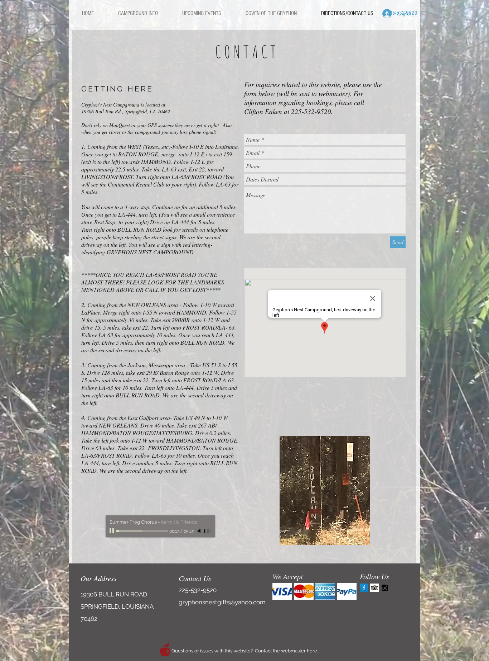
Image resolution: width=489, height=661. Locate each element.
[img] (282, 591)
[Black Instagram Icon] (385, 588)
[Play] (112, 531)
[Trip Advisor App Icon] (374, 588)
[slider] (207, 531)
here (312, 650)
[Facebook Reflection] (364, 588)
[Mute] (199, 530)
